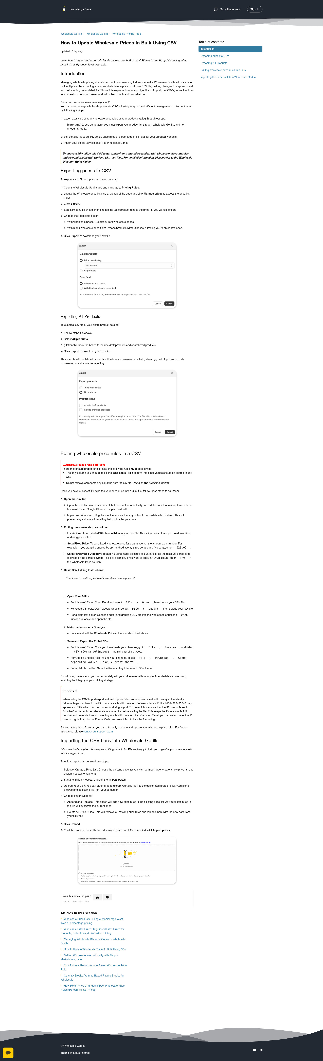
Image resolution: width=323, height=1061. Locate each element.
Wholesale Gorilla (71, 34)
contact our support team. (98, 731)
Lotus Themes (81, 1053)
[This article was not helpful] (107, 897)
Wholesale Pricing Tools (126, 34)
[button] (215, 9)
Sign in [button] (254, 9)
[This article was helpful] (97, 897)
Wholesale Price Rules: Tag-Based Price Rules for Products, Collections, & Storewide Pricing (92, 931)
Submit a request (230, 9)
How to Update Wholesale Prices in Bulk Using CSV (95, 949)
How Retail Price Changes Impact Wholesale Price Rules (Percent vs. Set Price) (93, 987)
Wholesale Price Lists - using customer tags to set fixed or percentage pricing (92, 921)
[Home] (64, 9)
